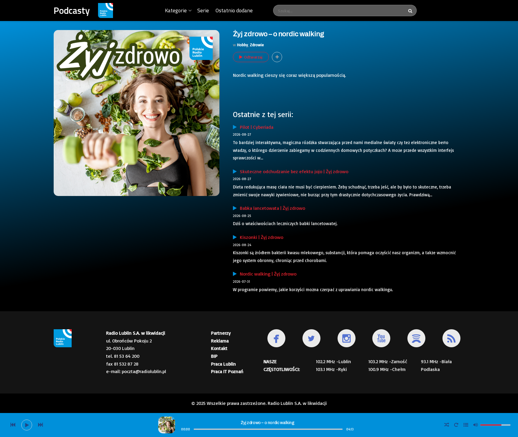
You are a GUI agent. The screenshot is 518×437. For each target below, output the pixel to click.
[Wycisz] (475, 425)
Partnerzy (221, 333)
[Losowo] (446, 425)
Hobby (242, 44)
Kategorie (176, 10)
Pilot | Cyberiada (255, 127)
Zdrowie (257, 44)
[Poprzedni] (12, 425)
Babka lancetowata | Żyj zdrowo (271, 208)
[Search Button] (411, 10)
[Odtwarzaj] (26, 425)
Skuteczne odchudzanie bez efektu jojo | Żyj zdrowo (292, 171)
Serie (203, 10)
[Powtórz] (456, 425)
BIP (214, 356)
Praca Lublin (223, 364)
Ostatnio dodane (234, 10)
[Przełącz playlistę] (466, 425)
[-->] (40, 425)
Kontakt (219, 348)
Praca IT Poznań (227, 371)
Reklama (220, 341)
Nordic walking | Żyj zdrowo (266, 274)
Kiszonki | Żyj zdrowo (260, 237)
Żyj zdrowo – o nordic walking (267, 422)
